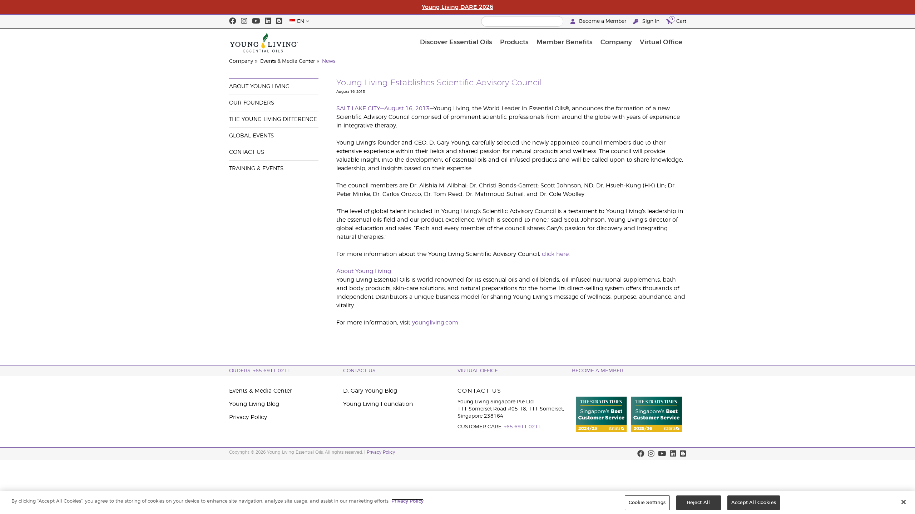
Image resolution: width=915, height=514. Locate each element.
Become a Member (603, 21)
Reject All (698, 502)
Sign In (651, 21)
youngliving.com (435, 323)
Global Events (251, 135)
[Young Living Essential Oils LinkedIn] (268, 21)
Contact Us (246, 152)
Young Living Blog (254, 404)
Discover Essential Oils (456, 42)
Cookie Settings (647, 502)
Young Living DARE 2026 (457, 7)
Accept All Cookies (753, 502)
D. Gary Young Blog (370, 391)
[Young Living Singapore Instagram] (244, 21)
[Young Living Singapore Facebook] (232, 21)
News (328, 61)
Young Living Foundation (378, 404)
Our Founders (251, 103)
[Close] (903, 502)
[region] (457, 502)
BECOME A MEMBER (597, 370)
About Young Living (259, 86)
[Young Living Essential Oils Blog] (279, 21)
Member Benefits (564, 42)
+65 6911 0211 (522, 426)
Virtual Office (661, 42)
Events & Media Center (287, 61)
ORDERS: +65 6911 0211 (260, 370)
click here (555, 254)
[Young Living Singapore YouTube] (256, 21)
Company (616, 42)
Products (514, 42)
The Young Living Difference (273, 119)
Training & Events (256, 168)
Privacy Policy (248, 417)
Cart (678, 20)
